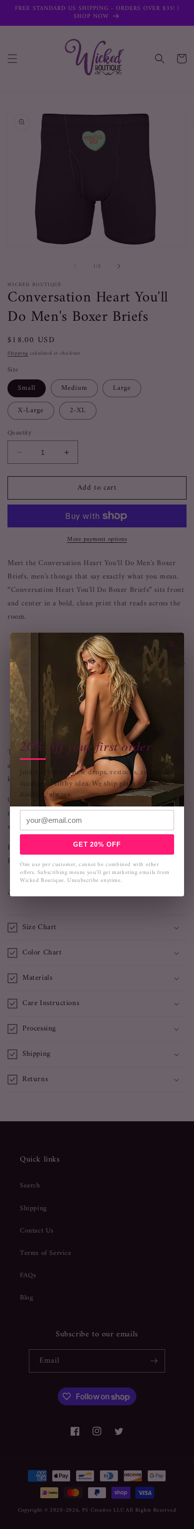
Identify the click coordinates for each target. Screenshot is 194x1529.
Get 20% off (97, 844)
